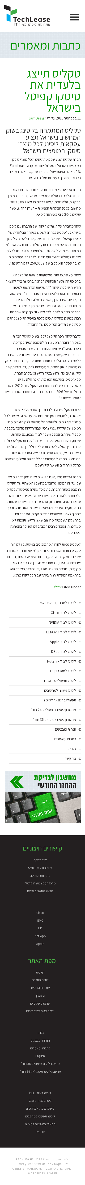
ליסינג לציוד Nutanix (61, 661)
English (40, 1056)
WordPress (36, 1173)
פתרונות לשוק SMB (40, 868)
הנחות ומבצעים (65, 729)
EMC (40, 920)
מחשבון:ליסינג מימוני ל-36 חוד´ (54, 719)
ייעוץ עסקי (24, 1164)
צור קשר (70, 758)
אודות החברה (40, 980)
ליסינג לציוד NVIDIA (62, 622)
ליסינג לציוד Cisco (63, 612)
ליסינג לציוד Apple (63, 641)
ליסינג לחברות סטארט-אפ (58, 602)
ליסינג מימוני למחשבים (60, 690)
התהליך (40, 995)
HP (40, 928)
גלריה (72, 748)
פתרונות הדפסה (40, 876)
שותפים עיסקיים (40, 1003)
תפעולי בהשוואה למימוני (59, 700)
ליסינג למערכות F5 (63, 670)
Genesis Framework (27, 1168)
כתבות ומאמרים (45, 45)
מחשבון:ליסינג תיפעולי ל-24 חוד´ (53, 709)
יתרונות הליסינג (40, 988)
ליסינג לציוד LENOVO (61, 632)
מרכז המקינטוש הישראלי (40, 883)
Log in (52, 1173)
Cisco (40, 912)
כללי (57, 587)
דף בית (40, 972)
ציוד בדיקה (40, 860)
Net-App (40, 936)
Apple (40, 944)
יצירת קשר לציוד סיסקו (40, 1011)
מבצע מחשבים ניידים (40, 891)
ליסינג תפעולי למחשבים (59, 680)
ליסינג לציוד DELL (63, 651)
